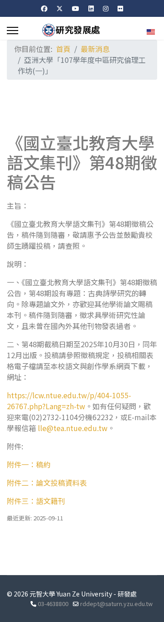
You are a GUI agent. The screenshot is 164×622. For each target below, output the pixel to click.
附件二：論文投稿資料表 (47, 482)
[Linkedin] (91, 8)
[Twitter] (59, 8)
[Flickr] (120, 8)
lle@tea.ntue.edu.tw (73, 427)
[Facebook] (44, 8)
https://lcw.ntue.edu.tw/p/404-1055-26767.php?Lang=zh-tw (69, 400)
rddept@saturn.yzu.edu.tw (116, 603)
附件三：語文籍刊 (36, 500)
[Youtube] (75, 8)
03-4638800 (53, 603)
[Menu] (12, 30)
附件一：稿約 (29, 464)
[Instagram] (105, 8)
